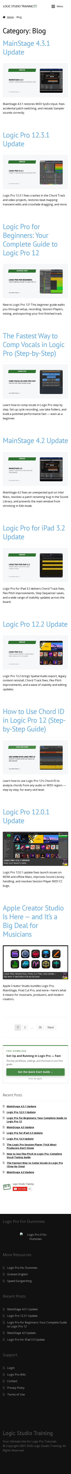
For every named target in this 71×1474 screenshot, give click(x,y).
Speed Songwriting (19, 1281)
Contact (12, 1381)
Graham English (17, 1274)
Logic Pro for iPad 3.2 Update (34, 532)
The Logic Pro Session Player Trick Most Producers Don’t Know (32, 1146)
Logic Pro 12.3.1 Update (26, 139)
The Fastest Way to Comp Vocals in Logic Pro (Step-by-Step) (33, 344)
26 (40, 1027)
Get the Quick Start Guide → (35, 1071)
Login (11, 1368)
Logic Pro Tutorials (44, 1441)
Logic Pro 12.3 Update (20, 1138)
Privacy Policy (15, 1388)
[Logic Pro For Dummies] (35, 1237)
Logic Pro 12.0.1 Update (26, 816)
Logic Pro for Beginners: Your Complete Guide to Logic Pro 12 (30, 239)
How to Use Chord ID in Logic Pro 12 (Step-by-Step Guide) (34, 720)
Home (10, 17)
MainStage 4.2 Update (35, 440)
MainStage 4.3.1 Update (26, 47)
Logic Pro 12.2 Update (35, 624)
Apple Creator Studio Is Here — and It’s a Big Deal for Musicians (33, 921)
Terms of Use (16, 1394)
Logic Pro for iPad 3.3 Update (25, 1133)
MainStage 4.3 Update (20, 1127)
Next (51, 1027)
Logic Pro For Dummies (22, 1268)
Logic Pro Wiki (16, 1374)
